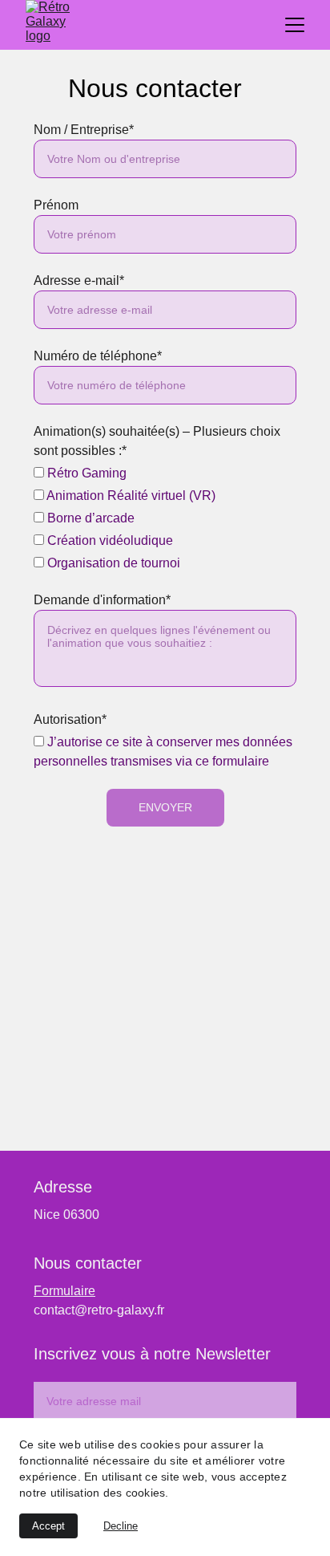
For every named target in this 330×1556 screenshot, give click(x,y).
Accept (48, 1526)
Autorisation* (70, 719)
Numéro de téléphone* (98, 356)
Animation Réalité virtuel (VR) (129, 495)
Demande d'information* (102, 600)
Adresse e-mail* (79, 280)
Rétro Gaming (85, 473)
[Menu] (294, 25)
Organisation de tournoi (112, 563)
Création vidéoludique (108, 540)
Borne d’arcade (89, 518)
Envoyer (165, 807)
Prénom (56, 205)
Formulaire (64, 1291)
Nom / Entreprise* (84, 129)
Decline (120, 1526)
